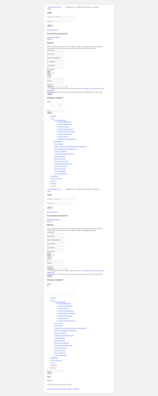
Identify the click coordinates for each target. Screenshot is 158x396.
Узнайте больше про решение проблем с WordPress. (63, 389)
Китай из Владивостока (65, 124)
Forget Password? (52, 30)
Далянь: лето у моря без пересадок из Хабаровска (70, 146)
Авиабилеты (54, 176)
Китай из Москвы (63, 126)
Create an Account (53, 37)
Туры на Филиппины (60, 173)
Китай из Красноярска (65, 134)
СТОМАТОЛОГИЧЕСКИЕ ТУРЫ (63, 154)
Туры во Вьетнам (59, 168)
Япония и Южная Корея (61, 161)
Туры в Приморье (60, 171)
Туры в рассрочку (56, 178)
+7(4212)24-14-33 (54, 7)
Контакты (54, 183)
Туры (52, 118)
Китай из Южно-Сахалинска (67, 139)
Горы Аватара (58, 144)
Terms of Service (90, 88)
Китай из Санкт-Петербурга (66, 131)
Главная (53, 116)
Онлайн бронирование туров (63, 163)
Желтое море (58, 141)
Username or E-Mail (53, 17)
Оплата (53, 181)
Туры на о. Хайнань (60, 151)
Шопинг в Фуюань (59, 159)
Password (50, 21)
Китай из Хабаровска (64, 121)
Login (49, 101)
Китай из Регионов (60, 120)
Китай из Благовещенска (65, 129)
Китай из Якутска (63, 136)
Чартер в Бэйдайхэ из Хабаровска (65, 149)
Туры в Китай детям (60, 166)
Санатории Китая (59, 156)
